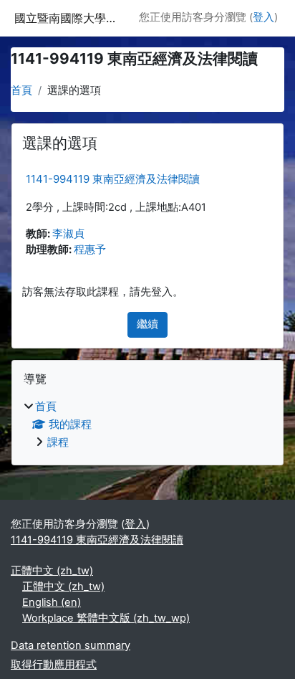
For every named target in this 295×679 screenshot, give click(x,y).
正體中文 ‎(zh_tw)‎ (52, 570)
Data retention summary (70, 645)
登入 (263, 17)
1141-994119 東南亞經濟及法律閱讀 (113, 179)
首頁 (21, 90)
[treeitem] (147, 425)
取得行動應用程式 (54, 664)
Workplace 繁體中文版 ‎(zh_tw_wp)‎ (106, 618)
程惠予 (90, 249)
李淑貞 (68, 233)
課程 (58, 442)
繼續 (147, 324)
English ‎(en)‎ (51, 602)
